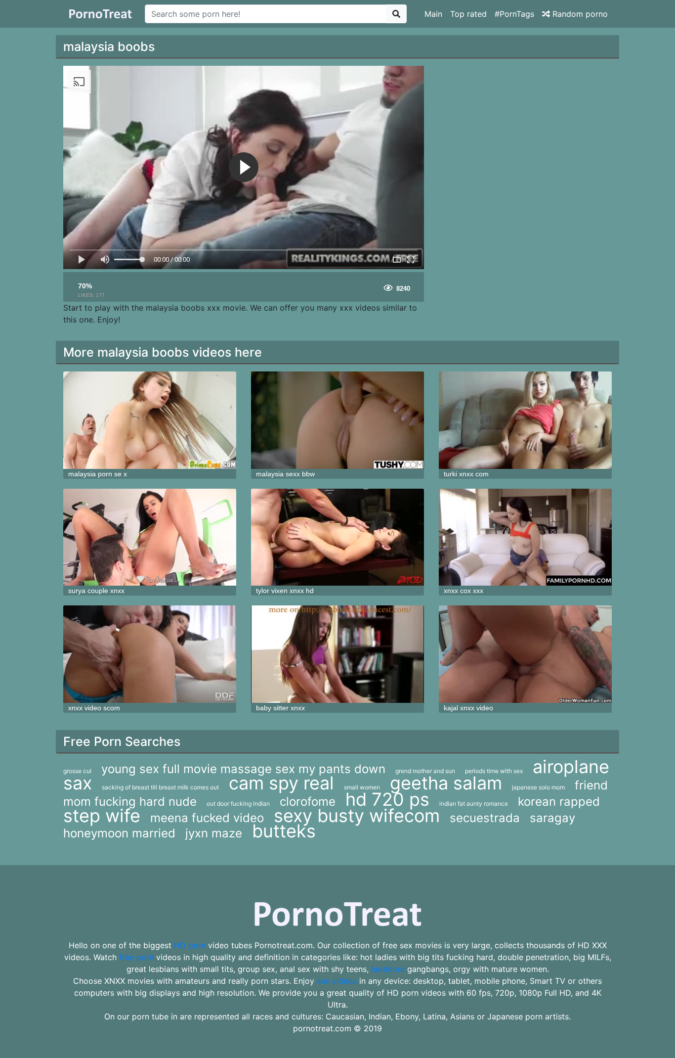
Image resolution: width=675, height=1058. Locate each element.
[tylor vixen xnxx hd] (337, 537)
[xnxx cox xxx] (525, 537)
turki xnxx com (466, 474)
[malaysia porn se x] (149, 420)
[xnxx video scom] (149, 654)
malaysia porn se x (97, 474)
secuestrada (485, 818)
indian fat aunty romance (473, 803)
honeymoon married (119, 833)
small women (362, 787)
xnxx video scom (94, 708)
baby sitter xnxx (280, 708)
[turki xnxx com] (525, 420)
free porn (136, 957)
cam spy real (281, 783)
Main (433, 14)
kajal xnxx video (468, 708)
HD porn (190, 945)
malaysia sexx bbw (285, 474)
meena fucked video (207, 818)
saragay (552, 818)
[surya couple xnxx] (149, 537)
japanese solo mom (538, 787)
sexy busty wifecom (357, 816)
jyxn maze (213, 833)
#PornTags (514, 14)
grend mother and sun (425, 771)
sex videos (337, 981)
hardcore (388, 969)
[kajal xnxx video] (525, 654)
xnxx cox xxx (463, 591)
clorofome (308, 801)
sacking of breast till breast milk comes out (160, 787)
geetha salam (446, 783)
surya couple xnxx (96, 591)
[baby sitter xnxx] (337, 654)
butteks (284, 831)
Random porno (579, 14)
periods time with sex (494, 771)
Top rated (468, 14)
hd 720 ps (387, 799)
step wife (101, 816)
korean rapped (559, 801)
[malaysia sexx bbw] (337, 420)
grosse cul (77, 771)
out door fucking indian (238, 803)
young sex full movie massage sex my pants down (243, 769)
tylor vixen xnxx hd (285, 591)
